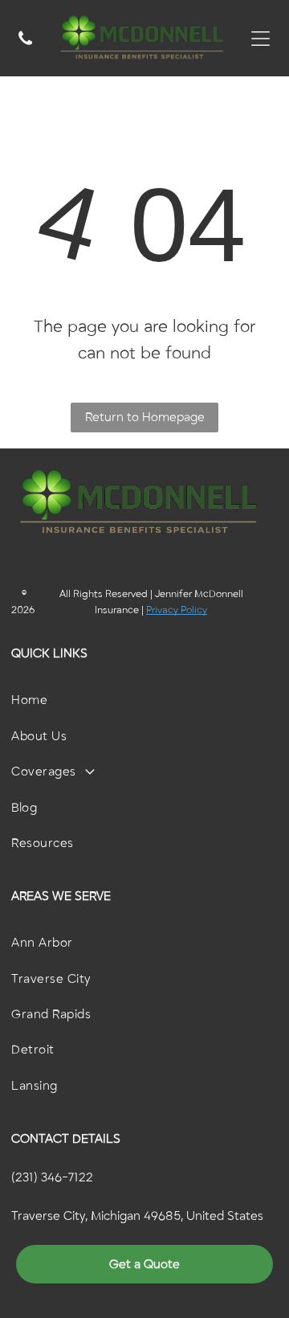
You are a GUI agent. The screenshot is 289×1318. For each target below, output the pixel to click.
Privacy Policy (176, 610)
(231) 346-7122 (52, 1177)
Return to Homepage (145, 417)
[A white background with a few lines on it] (25, 47)
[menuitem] (144, 700)
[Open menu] (260, 39)
